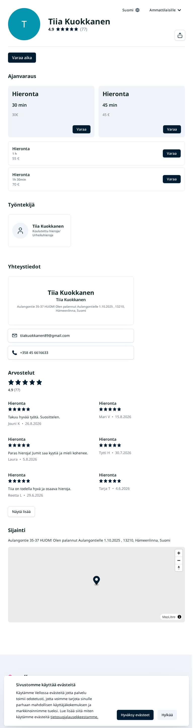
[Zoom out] (178, 560)
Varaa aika (22, 57)
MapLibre (168, 617)
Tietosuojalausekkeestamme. (74, 716)
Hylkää (167, 714)
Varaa (81, 129)
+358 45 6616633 (34, 352)
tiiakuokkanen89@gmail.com (45, 335)
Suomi (127, 10)
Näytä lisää (21, 511)
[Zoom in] (178, 553)
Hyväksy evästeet (135, 714)
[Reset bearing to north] (178, 567)
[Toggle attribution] (179, 617)
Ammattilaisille (163, 10)
